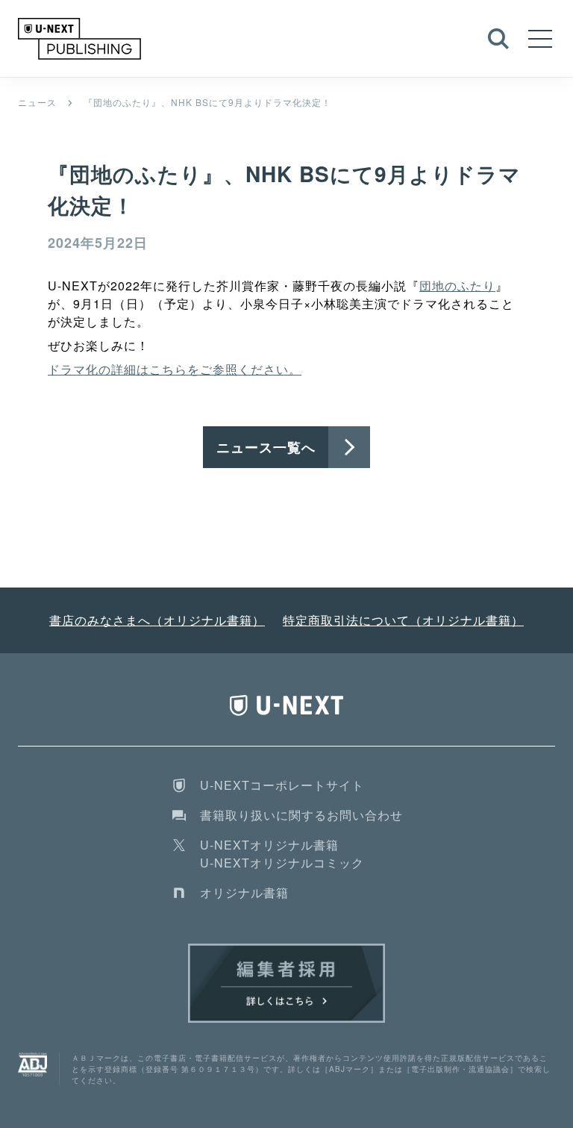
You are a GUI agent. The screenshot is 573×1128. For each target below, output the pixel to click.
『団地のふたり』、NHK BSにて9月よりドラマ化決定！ (207, 102)
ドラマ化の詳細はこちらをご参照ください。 (174, 369)
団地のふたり (457, 285)
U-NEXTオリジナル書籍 (269, 844)
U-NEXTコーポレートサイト (282, 785)
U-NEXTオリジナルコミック (282, 862)
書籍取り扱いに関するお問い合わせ (301, 814)
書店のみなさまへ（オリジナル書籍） (157, 620)
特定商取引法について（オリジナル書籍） (403, 620)
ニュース (37, 102)
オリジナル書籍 (244, 892)
